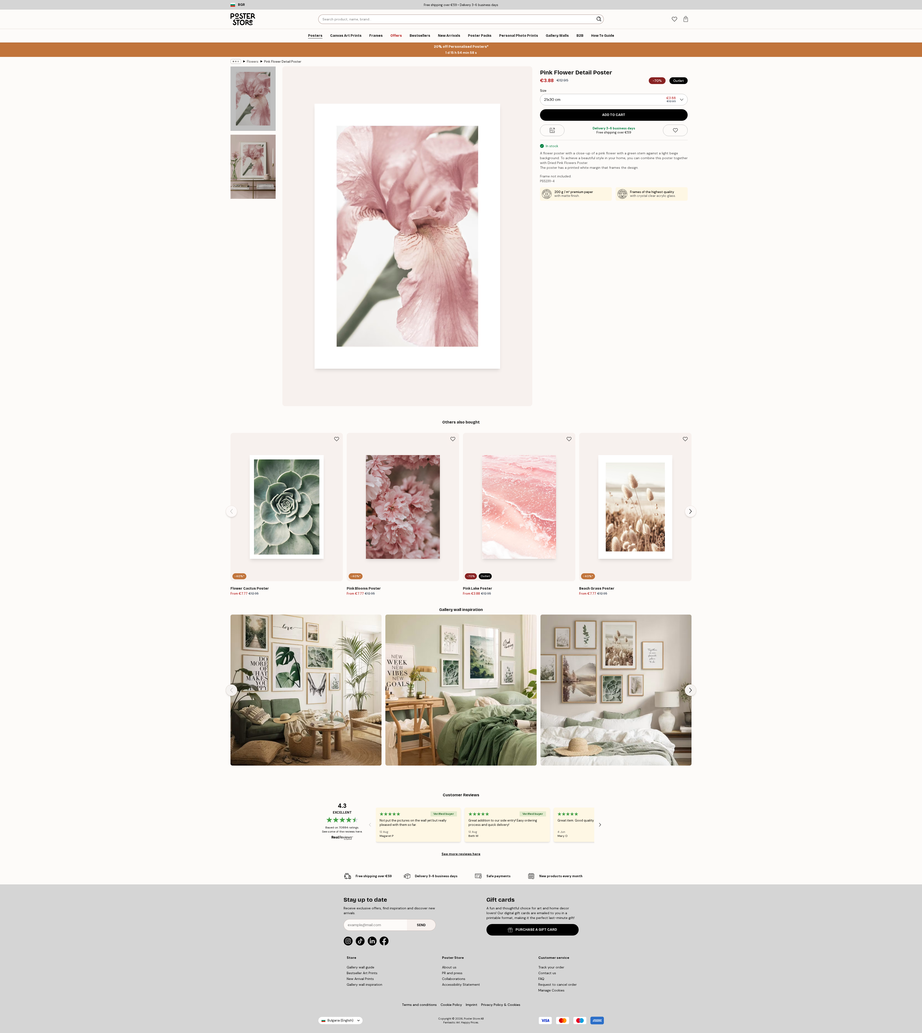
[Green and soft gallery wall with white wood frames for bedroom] (460, 690)
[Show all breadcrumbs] (235, 61)
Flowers (252, 62)
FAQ (541, 979)
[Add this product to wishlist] (675, 130)
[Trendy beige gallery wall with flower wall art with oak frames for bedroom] (616, 690)
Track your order (551, 967)
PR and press (452, 973)
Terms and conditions (419, 1005)
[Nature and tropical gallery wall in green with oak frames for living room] (306, 690)
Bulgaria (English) (340, 1020)
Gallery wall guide (360, 967)
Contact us (547, 973)
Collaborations (453, 979)
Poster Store (472, 1018)
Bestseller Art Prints (362, 973)
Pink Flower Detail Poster (282, 62)
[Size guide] (552, 130)
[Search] (599, 19)
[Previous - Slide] (231, 511)
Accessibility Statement (461, 984)
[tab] (674, 19)
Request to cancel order (557, 984)
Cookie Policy (451, 1005)
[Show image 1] (253, 98)
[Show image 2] (253, 167)
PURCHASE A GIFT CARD (536, 930)
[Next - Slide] (690, 511)
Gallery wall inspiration (364, 984)
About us (449, 967)
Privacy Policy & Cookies (500, 1005)
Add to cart (613, 115)
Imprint (471, 1005)
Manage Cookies (551, 990)
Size (543, 90)
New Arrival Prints (360, 979)
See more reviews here (461, 854)
